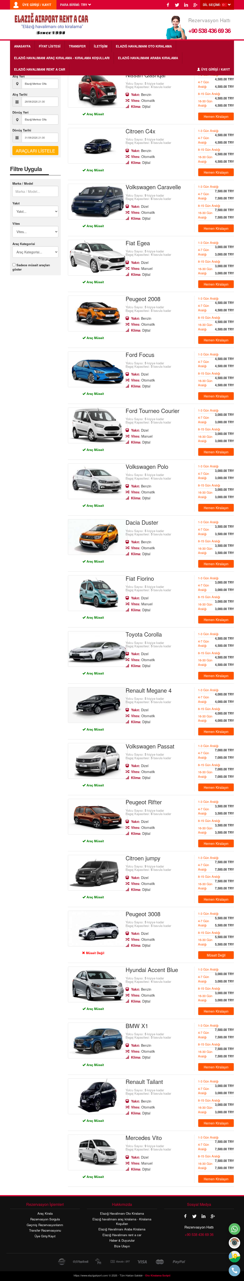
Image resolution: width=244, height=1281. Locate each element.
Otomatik (143, 100)
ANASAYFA (22, 46)
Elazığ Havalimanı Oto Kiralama (122, 1213)
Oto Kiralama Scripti (157, 1275)
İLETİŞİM (100, 46)
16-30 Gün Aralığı (216, 103)
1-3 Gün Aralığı (216, 131)
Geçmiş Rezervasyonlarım (45, 1225)
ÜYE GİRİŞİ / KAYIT (36, 5)
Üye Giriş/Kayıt (45, 1236)
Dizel (139, 206)
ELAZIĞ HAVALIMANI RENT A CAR (39, 69)
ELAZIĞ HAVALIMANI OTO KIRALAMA (144, 46)
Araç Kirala (45, 1213)
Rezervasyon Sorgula (45, 1219)
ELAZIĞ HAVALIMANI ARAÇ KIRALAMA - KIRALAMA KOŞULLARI (62, 58)
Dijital (140, 106)
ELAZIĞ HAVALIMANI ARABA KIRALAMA (148, 58)
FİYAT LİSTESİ (50, 46)
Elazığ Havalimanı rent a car (121, 1235)
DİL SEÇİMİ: (212, 5)
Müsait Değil (94, 953)
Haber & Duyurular (122, 1240)
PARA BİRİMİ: (70, 5)
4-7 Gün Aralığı (216, 84)
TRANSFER (77, 46)
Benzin (141, 94)
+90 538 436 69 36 (209, 30)
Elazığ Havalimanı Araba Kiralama (121, 1229)
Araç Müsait (95, 114)
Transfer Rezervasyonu (45, 1230)
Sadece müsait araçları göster (31, 267)
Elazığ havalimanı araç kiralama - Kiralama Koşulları (121, 1221)
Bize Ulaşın (122, 1246)
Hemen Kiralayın (216, 116)
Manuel (141, 268)
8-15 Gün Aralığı (216, 94)
